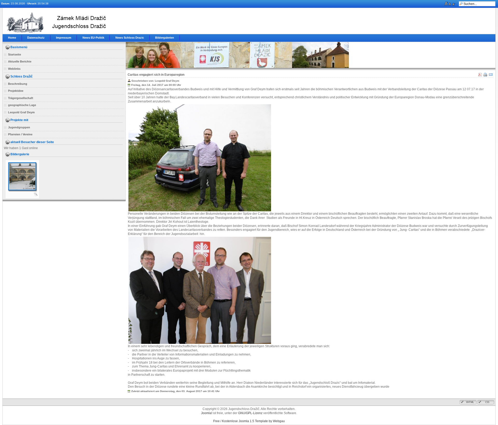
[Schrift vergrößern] (446, 4)
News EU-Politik (93, 37)
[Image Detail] (36, 195)
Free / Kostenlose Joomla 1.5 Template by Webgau (249, 421)
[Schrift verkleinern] (454, 4)
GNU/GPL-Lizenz (250, 413)
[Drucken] (485, 76)
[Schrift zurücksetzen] (450, 4)
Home (12, 37)
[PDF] (480, 76)
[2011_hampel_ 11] (22, 188)
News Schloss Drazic (129, 37)
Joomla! (206, 413)
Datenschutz (36, 37)
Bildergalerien (164, 37)
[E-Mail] (490, 76)
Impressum (63, 37)
